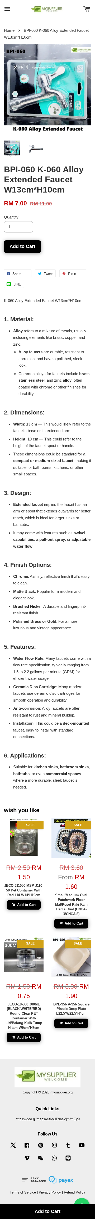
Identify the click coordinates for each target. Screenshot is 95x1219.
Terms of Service (23, 1192)
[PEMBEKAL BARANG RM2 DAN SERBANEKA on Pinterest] (40, 1148)
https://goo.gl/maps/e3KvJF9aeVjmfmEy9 (48, 1119)
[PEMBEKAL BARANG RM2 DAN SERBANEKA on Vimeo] (27, 1161)
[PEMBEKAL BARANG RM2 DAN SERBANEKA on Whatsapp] (54, 1161)
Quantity (11, 217)
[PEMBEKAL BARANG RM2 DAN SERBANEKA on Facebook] (27, 1148)
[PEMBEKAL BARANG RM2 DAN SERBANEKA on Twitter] (13, 1148)
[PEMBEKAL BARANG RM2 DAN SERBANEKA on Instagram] (54, 1148)
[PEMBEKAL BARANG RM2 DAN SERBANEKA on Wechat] (40, 1161)
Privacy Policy (50, 1192)
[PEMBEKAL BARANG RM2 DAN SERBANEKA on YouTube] (82, 1148)
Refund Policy (74, 1192)
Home (9, 30)
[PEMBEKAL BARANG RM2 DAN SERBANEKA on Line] (68, 1161)
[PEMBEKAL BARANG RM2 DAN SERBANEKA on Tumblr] (68, 1148)
